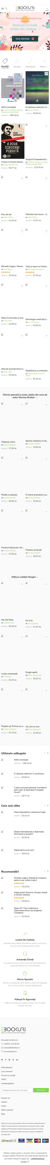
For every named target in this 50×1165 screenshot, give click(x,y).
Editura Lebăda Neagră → (25, 577)
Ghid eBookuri (6, 1067)
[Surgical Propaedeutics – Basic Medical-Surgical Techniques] (37, 139)
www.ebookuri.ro (10, 1051)
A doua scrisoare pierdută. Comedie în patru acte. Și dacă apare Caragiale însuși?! (12, 161)
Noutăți (5, 66)
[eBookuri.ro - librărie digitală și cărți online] (25, 8)
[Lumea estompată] (12, 653)
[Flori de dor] (12, 193)
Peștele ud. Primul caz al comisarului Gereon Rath (12, 726)
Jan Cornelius (33, 623)
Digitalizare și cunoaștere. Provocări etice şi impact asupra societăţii (37, 370)
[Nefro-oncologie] (12, 87)
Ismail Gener (14, 112)
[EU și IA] (37, 599)
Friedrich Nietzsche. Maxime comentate (12, 547)
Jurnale (17, 66)
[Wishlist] (22, 73)
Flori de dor (6, 214)
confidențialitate (37, 1158)
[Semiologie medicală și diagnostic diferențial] (37, 300)
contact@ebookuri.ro (12, 1047)
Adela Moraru (33, 373)
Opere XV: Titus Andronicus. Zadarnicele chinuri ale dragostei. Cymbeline (28, 910)
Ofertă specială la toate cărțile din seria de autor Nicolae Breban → (25, 396)
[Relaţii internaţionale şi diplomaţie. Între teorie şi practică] (6, 838)
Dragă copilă (31, 672)
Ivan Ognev (8, 269)
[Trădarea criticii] (12, 420)
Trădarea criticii (8, 442)
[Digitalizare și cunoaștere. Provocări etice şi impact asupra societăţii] (37, 351)
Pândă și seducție (9, 494)
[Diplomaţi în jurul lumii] (6, 856)
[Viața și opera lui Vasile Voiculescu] (37, 246)
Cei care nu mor (32, 726)
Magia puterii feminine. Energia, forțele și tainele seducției (30, 893)
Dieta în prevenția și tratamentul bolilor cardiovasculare (12, 317)
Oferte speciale (7, 1110)
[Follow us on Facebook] (5, 1060)
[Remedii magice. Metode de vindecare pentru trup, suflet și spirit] (12, 246)
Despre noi (5, 1098)
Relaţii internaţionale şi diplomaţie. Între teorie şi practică (29, 832)
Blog (3, 1114)
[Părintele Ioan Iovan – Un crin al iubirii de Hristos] (37, 193)
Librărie (4, 1102)
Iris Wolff (7, 676)
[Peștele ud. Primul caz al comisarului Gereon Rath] (12, 705)
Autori (3, 1106)
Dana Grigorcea (34, 729)
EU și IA (29, 620)
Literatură (30, 66)
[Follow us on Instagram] (13, 1060)
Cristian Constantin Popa (37, 162)
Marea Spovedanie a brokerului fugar (30, 812)
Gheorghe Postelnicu (36, 269)
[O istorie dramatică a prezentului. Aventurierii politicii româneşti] (37, 474)
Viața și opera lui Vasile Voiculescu (37, 266)
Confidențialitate (7, 1083)
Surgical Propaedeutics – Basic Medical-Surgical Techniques (37, 159)
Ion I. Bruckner (33, 322)
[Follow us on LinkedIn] (17, 1060)
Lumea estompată (9, 673)
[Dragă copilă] (37, 652)
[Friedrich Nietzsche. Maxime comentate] (12, 527)
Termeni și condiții (8, 1075)
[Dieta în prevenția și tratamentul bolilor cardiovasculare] (12, 299)
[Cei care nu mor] (37, 706)
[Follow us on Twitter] (2, 1060)
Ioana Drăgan (33, 110)
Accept (24, 1162)
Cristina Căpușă (10, 110)
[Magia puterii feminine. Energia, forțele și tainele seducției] (6, 897)
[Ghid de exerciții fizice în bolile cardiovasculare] (12, 350)
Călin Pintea (8, 217)
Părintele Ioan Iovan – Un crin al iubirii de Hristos (37, 214)
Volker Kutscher (10, 729)
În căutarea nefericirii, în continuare (37, 107)
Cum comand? (6, 1071)
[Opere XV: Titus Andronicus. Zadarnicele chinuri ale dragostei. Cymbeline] (6, 915)
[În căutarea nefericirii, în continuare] (37, 87)
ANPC (3, 1079)
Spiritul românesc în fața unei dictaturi (37, 440)
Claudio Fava (9, 623)
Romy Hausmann (35, 675)
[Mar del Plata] (12, 599)
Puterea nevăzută (34, 550)
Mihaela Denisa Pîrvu (34, 164)
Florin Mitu (8, 320)
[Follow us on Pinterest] (9, 1060)
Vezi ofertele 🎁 (25, 38)
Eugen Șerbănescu (11, 164)
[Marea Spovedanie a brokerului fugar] (6, 819)
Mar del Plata (7, 619)
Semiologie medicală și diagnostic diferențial (37, 319)
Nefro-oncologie (8, 107)
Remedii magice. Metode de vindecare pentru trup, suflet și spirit (12, 266)
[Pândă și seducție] (12, 474)
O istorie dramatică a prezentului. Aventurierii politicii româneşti (37, 494)
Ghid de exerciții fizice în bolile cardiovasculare (12, 369)
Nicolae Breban (10, 445)
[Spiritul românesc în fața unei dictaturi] (37, 420)
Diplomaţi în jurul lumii (24, 850)
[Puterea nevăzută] (37, 528)
